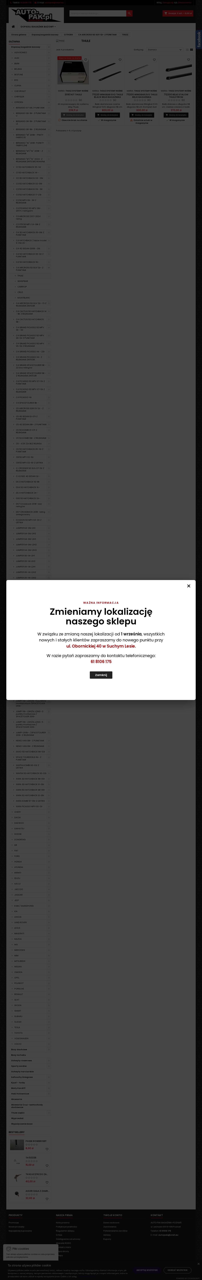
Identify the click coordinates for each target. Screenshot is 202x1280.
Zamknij (101, 675)
